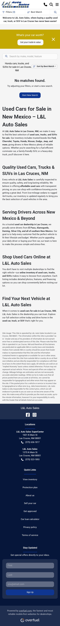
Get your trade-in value (30, 42)
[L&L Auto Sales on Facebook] (26, 414)
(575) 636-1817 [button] (32, 442)
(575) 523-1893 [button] (32, 459)
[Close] (53, 39)
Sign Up (30, 592)
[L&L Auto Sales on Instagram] (33, 414)
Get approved (30, 511)
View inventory (30, 479)
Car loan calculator (30, 519)
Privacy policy (30, 527)
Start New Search (30, 95)
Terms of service (30, 535)
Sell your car (30, 503)
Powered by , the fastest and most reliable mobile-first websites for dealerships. (30, 612)
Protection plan (30, 487)
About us (30, 495)
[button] (45, 4)
